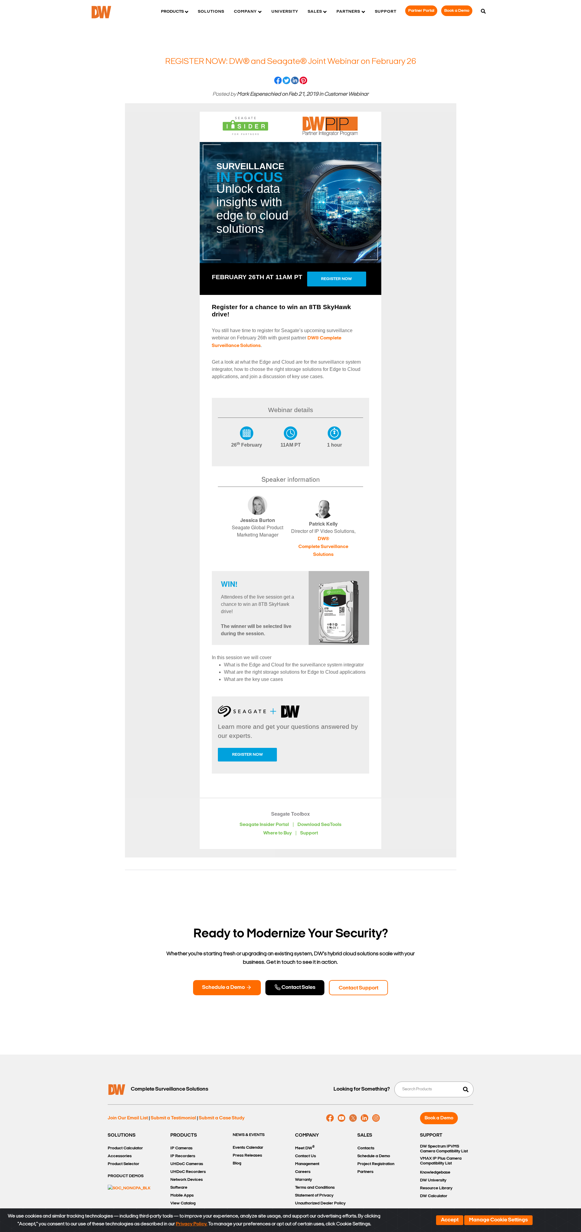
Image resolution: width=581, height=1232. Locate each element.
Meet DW (305, 1147)
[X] (353, 1118)
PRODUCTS (183, 1135)
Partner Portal (421, 10)
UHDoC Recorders (188, 1172)
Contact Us (305, 1156)
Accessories (120, 1156)
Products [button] (172, 11)
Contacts (365, 1148)
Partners (365, 1172)
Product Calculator (125, 1148)
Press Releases (247, 1155)
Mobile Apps (182, 1195)
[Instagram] (376, 1118)
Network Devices (186, 1180)
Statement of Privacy (314, 1195)
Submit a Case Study (222, 1118)
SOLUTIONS (122, 1135)
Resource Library (436, 1188)
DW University (433, 1180)
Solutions (211, 11)
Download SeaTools (319, 824)
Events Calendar (248, 1147)
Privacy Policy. (191, 1224)
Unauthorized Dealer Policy (320, 1203)
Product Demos (125, 1176)
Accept (449, 1220)
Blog (237, 1163)
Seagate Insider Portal (264, 824)
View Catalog (182, 1203)
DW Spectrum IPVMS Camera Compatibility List (444, 1149)
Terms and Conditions (315, 1187)
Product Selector (123, 1164)
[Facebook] (330, 1118)
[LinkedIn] (364, 1118)
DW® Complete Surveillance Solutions (323, 547)
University (284, 11)
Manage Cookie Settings (498, 1220)
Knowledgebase (435, 1172)
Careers (302, 1172)
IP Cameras (181, 1148)
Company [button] (245, 11)
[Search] (483, 12)
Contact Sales (298, 987)
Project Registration (375, 1164)
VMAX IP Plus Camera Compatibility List (440, 1161)
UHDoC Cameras (186, 1164)
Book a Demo (456, 10)
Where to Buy (277, 833)
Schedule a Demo (224, 987)
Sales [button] (315, 11)
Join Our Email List (128, 1118)
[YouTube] (341, 1118)
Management (307, 1164)
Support (385, 11)
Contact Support (358, 988)
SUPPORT (431, 1135)
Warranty (303, 1180)
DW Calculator (433, 1196)
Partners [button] (348, 11)
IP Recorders (182, 1156)
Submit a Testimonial (173, 1118)
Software (178, 1187)
